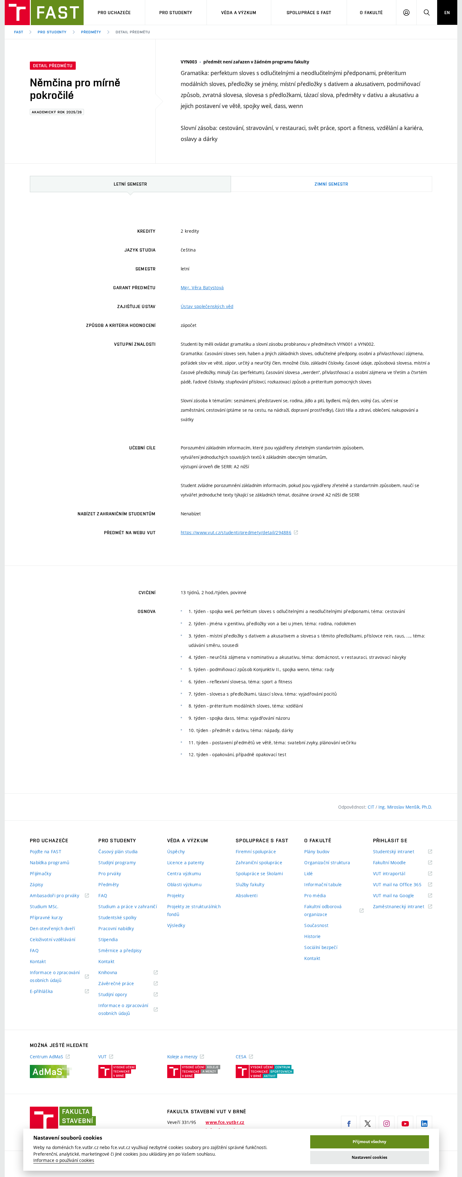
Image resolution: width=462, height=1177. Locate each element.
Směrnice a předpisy (119, 950)
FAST (18, 32)
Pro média (315, 895)
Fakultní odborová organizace (323, 910)
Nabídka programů (49, 862)
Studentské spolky (117, 917)
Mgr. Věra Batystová (202, 287)
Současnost (316, 925)
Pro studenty (175, 12)
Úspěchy (176, 851)
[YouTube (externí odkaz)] (405, 1123)
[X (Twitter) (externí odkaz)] (368, 1123)
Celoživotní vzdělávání (52, 939)
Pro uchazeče (114, 12)
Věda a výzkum (239, 12)
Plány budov (316, 851)
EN (447, 12)
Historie (312, 936)
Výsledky (176, 925)
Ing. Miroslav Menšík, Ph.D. (405, 807)
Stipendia (108, 939)
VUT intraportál (397, 873)
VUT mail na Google (401, 895)
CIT (372, 807)
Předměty (91, 32)
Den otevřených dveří (52, 928)
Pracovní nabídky (116, 928)
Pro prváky (109, 873)
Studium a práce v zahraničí (127, 906)
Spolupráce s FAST (309, 12)
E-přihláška (49, 991)
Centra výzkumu (184, 873)
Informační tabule (323, 884)
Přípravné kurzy (46, 917)
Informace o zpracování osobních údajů (55, 976)
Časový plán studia (118, 851)
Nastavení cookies (369, 1157)
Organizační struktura (327, 862)
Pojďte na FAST (45, 851)
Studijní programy (117, 862)
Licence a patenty (185, 862)
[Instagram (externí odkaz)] (386, 1123)
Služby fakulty (250, 884)
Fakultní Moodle (397, 862)
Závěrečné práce (124, 983)
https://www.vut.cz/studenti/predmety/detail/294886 (236, 532)
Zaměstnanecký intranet (402, 906)
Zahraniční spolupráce (259, 862)
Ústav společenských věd (207, 306)
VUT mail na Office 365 (402, 884)
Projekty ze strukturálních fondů (194, 910)
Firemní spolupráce (256, 851)
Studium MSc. (44, 906)
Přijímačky (40, 873)
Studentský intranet (401, 851)
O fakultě (371, 12)
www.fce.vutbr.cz (225, 1122)
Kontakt (38, 961)
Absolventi (246, 895)
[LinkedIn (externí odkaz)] (424, 1123)
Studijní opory (120, 994)
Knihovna (115, 972)
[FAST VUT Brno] (44, 12)
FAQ (34, 950)
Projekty (175, 895)
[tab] (130, 184)
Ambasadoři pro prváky (59, 895)
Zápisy (36, 884)
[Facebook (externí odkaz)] (349, 1123)
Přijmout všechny (369, 1141)
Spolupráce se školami (259, 873)
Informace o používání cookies (63, 1160)
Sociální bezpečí (320, 947)
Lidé (308, 873)
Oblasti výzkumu (184, 884)
